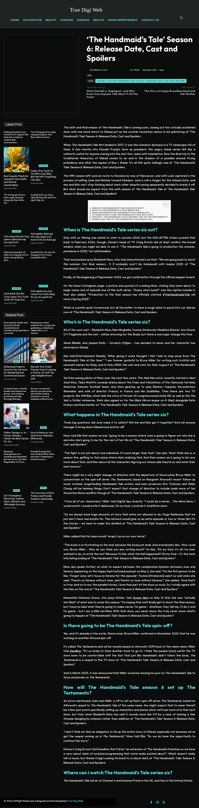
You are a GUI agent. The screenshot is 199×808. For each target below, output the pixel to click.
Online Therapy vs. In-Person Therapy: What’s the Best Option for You (16, 437)
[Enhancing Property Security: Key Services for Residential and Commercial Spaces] (16, 350)
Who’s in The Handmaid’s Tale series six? (116, 210)
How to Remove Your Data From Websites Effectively (42, 435)
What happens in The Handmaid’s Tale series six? (121, 213)
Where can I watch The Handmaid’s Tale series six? (122, 219)
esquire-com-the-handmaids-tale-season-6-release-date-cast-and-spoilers (141, 81)
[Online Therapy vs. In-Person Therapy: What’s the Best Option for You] (16, 416)
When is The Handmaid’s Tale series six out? (118, 208)
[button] (181, 18)
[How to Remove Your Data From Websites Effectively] (43, 416)
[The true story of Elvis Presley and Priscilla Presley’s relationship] (43, 476)
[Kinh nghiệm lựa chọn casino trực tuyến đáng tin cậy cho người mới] (43, 274)
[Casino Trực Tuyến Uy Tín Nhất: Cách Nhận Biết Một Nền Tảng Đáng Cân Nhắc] (43, 154)
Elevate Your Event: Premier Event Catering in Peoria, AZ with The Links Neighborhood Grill (43, 372)
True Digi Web (75, 800)
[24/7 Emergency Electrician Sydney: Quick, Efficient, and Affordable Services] (16, 479)
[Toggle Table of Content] (164, 204)
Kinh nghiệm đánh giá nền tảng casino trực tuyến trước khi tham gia (43, 236)
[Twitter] (163, 802)
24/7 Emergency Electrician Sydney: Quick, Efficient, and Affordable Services (14, 500)
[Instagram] (157, 802)
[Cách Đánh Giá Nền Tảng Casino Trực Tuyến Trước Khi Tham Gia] (16, 277)
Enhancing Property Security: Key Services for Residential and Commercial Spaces (15, 371)
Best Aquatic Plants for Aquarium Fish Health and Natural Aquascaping (16, 180)
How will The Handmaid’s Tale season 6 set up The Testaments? (129, 217)
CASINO (43, 166)
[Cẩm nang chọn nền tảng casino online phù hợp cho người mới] (16, 220)
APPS (89, 75)
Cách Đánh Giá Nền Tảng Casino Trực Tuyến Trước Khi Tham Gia (16, 296)
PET (16, 171)
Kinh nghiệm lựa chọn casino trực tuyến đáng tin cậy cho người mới (43, 294)
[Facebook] (151, 802)
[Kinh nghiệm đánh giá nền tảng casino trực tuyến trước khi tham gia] (43, 217)
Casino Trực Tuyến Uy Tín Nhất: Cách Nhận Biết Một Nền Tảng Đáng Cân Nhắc (43, 175)
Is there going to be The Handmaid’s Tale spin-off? (122, 215)
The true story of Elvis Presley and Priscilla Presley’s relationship (42, 495)
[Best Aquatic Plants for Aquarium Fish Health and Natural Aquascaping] (16, 159)
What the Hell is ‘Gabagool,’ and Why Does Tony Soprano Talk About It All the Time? (112, 93)
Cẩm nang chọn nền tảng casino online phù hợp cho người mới (16, 239)
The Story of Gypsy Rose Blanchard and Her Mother (169, 92)
